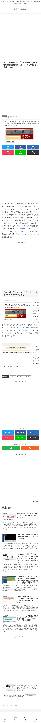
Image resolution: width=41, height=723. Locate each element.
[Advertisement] (20, 36)
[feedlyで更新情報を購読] (11, 448)
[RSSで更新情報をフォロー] (30, 448)
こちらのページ (21, 228)
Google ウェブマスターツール (18, 327)
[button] (37, 379)
